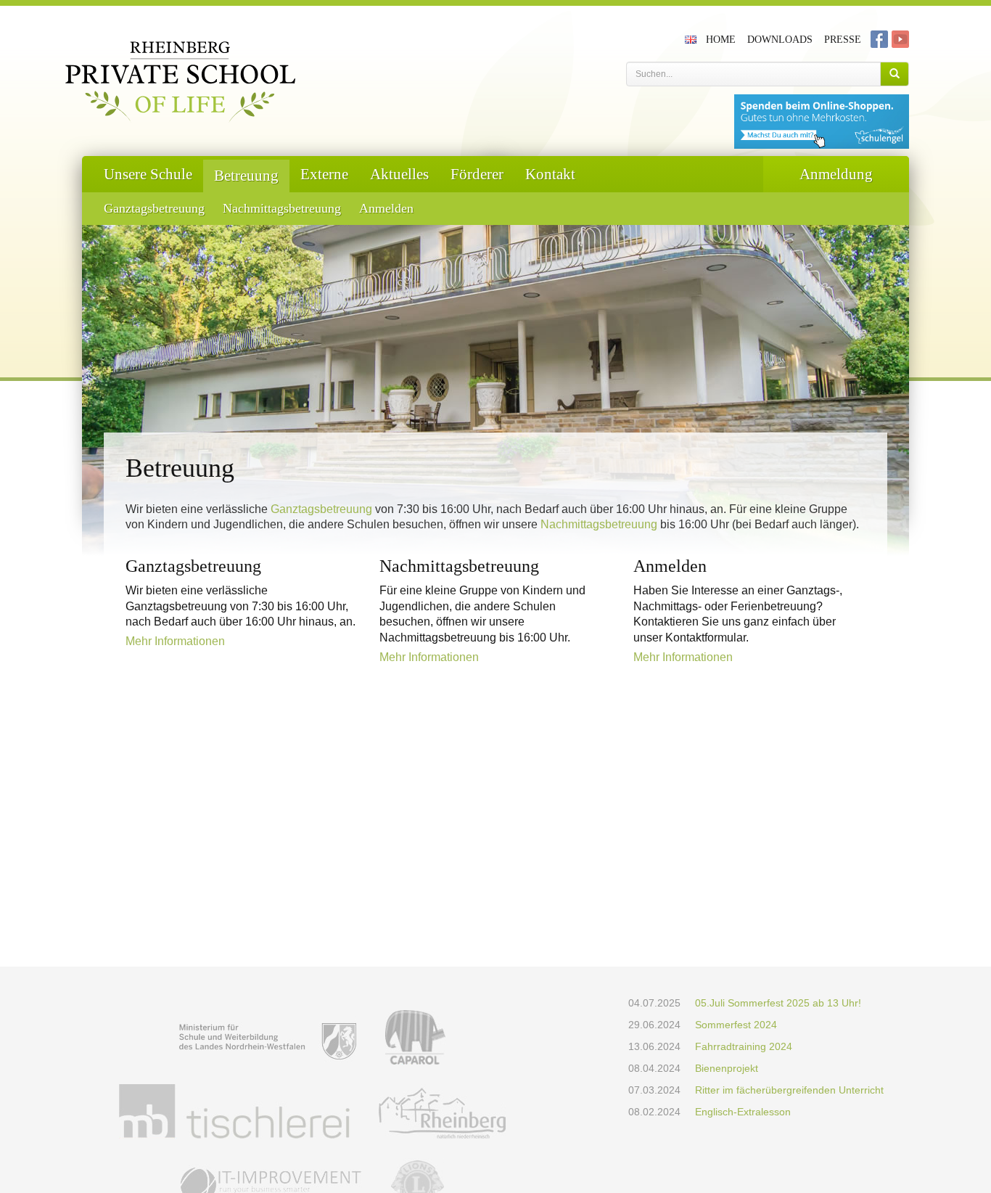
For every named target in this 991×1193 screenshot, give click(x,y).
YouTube (900, 39)
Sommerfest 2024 (736, 1024)
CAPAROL (415, 1037)
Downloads (780, 39)
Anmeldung (836, 174)
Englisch (692, 39)
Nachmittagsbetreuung (282, 208)
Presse (842, 39)
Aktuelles (399, 174)
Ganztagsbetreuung (154, 208)
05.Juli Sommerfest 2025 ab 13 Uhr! (778, 1003)
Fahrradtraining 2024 (743, 1046)
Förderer (477, 174)
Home (721, 39)
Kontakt (550, 174)
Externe (324, 174)
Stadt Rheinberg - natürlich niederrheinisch (442, 1111)
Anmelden (386, 208)
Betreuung (246, 175)
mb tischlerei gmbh (234, 1111)
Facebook (879, 39)
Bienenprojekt (726, 1068)
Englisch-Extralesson (743, 1112)
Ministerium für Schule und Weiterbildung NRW (267, 1037)
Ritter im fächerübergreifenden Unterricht (789, 1090)
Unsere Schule (148, 174)
